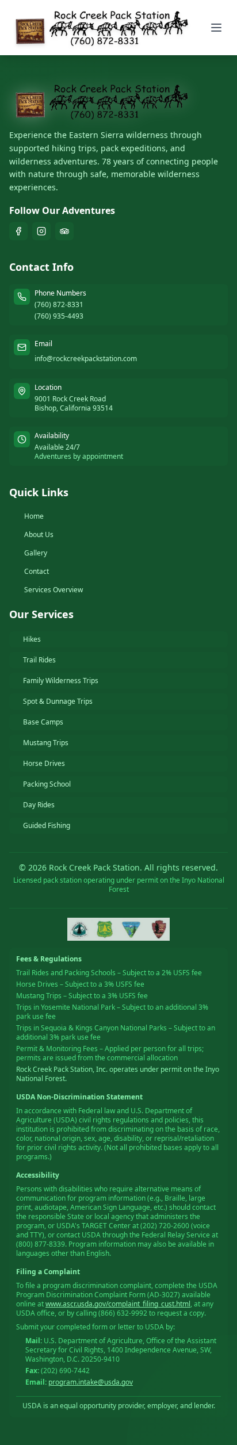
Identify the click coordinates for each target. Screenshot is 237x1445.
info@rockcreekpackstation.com (86, 358)
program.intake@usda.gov (90, 1382)
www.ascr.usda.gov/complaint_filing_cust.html (117, 1304)
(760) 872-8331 (59, 304)
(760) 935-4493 (59, 316)
